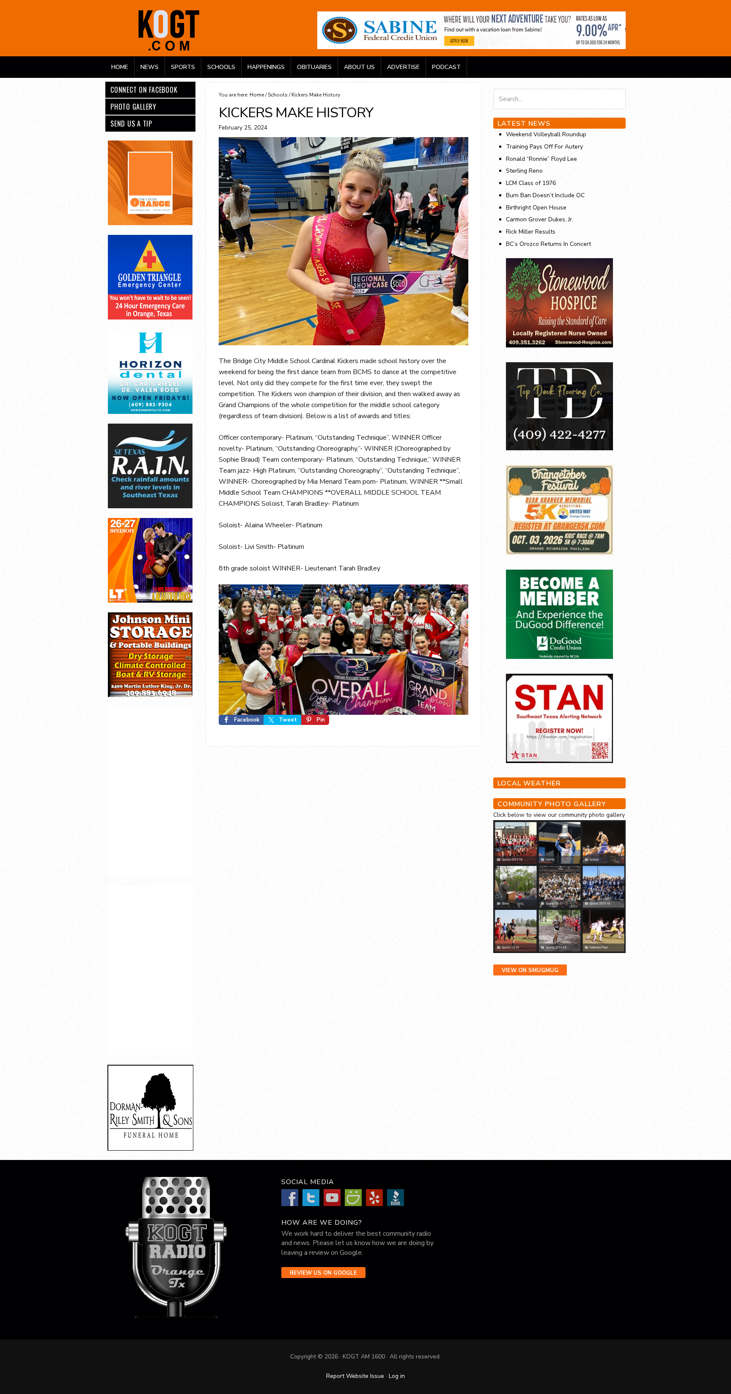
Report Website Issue (355, 1376)
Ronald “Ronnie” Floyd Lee (541, 159)
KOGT (168, 50)
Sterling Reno (524, 171)
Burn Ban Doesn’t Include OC (545, 195)
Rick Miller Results (530, 232)
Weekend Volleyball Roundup (546, 134)
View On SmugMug (530, 970)
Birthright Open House (536, 208)
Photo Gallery (133, 107)
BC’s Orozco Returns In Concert (548, 244)
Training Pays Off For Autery (544, 147)
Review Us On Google (323, 1273)
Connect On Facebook (143, 90)
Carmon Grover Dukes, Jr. (539, 219)
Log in (397, 1376)
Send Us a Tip (131, 123)
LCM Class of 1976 (531, 183)
